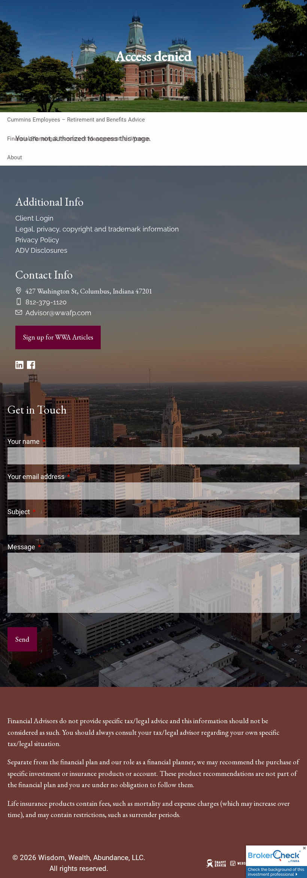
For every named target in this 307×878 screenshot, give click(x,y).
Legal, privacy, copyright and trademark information (97, 229)
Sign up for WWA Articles (58, 337)
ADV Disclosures (41, 250)
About (14, 157)
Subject (50, 512)
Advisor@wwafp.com (58, 313)
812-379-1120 (46, 302)
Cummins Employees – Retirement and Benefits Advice (76, 119)
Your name (55, 441)
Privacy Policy (37, 240)
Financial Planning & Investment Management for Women (78, 138)
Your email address (67, 477)
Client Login (34, 218)
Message (52, 547)
